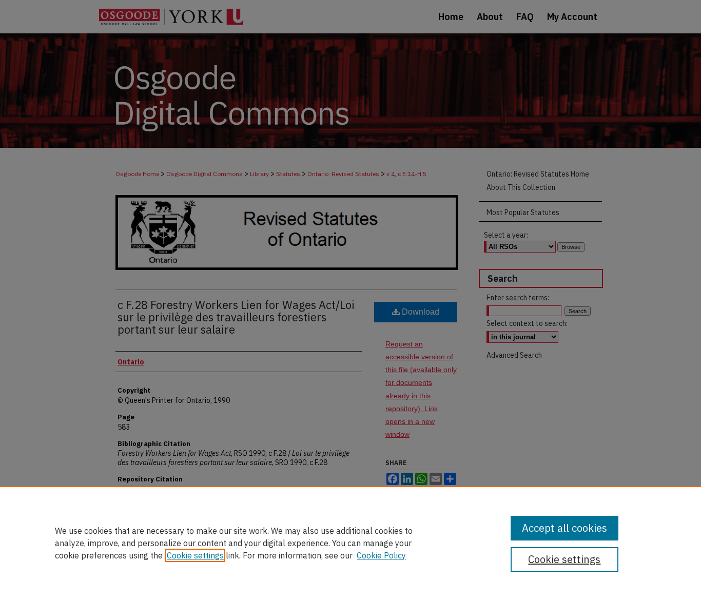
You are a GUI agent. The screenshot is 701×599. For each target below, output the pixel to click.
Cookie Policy (381, 555)
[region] (350, 542)
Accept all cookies (564, 528)
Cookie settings (195, 555)
